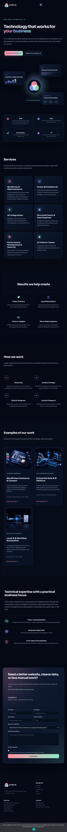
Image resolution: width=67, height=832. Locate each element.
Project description (13, 731)
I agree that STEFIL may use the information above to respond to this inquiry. (27, 752)
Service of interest (13, 724)
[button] (40, 4)
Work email (11, 717)
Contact (38, 793)
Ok (34, 829)
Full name (11, 710)
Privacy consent (12, 747)
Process (38, 787)
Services (38, 785)
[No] (64, 827)
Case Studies (39, 789)
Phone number (38, 717)
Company (36, 710)
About (37, 791)
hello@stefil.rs (12, 697)
